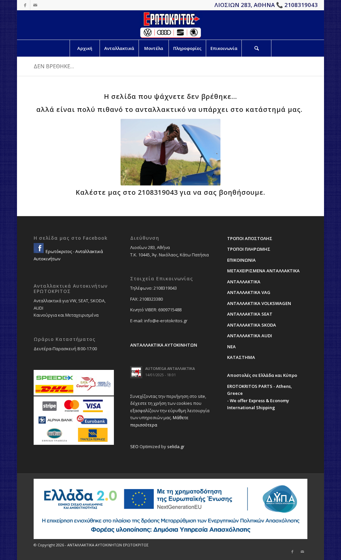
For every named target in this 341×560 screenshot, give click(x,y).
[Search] (256, 48)
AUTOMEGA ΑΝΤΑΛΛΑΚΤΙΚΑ (170, 368)
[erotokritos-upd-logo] (170, 25)
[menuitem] (85, 48)
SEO (134, 446)
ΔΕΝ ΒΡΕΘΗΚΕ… (54, 66)
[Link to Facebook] (25, 5)
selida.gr (175, 446)
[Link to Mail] (35, 5)
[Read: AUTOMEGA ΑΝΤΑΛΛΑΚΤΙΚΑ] (136, 372)
